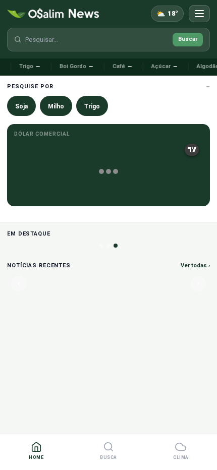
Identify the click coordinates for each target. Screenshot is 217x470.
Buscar (187, 39)
